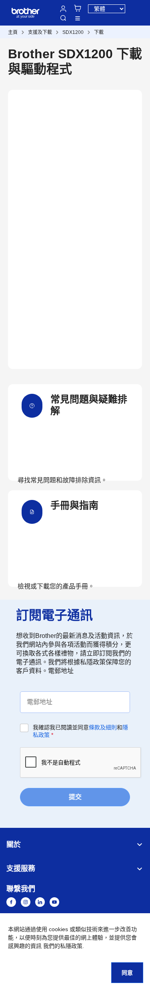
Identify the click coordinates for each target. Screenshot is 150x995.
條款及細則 (103, 727)
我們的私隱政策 (62, 946)
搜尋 (63, 18)
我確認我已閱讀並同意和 (80, 731)
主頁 (13, 32)
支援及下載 (40, 32)
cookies (58, 929)
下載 (99, 32)
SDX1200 (73, 32)
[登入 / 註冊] (63, 9)
